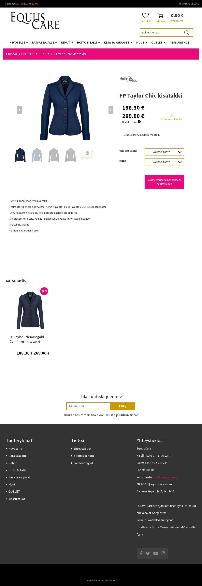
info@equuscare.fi (166, 477)
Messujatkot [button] (179, 42)
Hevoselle (15, 448)
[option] (30, 330)
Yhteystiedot (83, 448)
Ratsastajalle (17, 456)
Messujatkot (16, 499)
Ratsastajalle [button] (43, 42)
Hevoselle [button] (17, 42)
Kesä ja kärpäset (19, 477)
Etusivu (11, 54)
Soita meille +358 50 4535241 (21, 4)
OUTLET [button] (157, 42)
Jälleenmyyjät (83, 463)
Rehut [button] (66, 42)
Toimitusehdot (84, 456)
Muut (11, 484)
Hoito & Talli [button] (87, 42)
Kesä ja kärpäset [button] (117, 42)
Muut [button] (140, 42)
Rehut (12, 463)
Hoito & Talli (17, 470)
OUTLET (14, 491)
